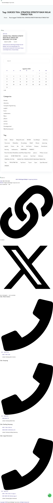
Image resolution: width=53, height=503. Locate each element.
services (6, 123)
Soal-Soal (32, 156)
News (5, 116)
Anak (6, 139)
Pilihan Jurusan (43, 152)
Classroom (7, 143)
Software (40, 156)
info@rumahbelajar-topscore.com (11, 182)
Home (5, 17)
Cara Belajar (37, 139)
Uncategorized (7, 126)
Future (12, 146)
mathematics (7, 113)
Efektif (31, 143)
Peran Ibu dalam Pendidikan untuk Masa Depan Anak (17, 152)
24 (7, 84)
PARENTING (24, 149)
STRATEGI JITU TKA (9, 159)
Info (22, 146)
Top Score (22, 162)
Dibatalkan (15, 143)
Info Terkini (29, 146)
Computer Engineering (9, 105)
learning (7, 149)
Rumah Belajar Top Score (13, 502)
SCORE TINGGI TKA (16, 156)
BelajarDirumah (20, 139)
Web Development (8, 129)
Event (5, 110)
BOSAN (29, 139)
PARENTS (31, 149)
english (5, 108)
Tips (6, 162)
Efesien (37, 143)
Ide (17, 146)
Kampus (36, 146)
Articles (5, 33)
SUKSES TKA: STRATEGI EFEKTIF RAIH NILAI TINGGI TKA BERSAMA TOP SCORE (13, 37)
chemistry (6, 103)
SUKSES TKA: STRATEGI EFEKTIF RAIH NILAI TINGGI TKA (31, 159)
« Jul (5, 90)
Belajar (12, 139)
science (5, 121)
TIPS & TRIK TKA (14, 162)
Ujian (35, 162)
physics (5, 118)
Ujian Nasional (43, 162)
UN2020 (7, 165)
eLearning (44, 143)
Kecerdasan (44, 146)
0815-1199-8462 (6, 181)
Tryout (30, 162)
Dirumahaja (24, 143)
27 (26, 84)
